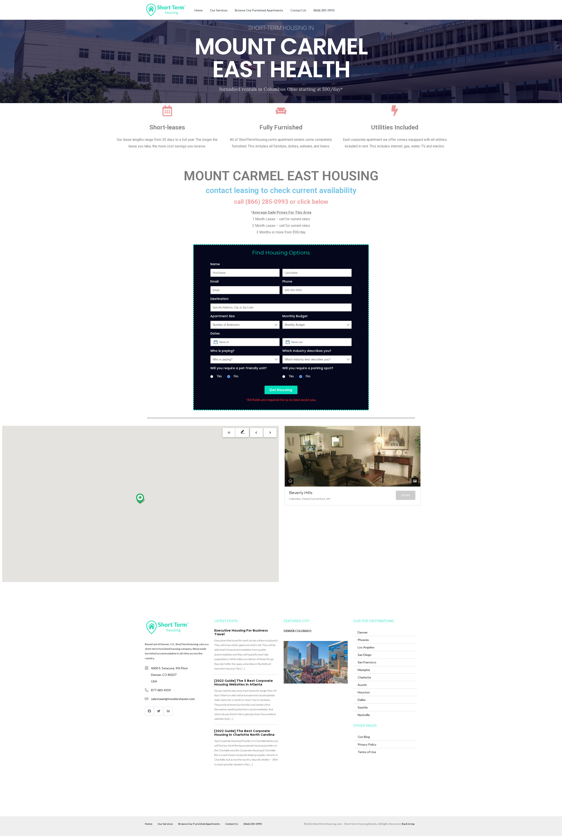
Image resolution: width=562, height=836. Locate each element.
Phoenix (363, 640)
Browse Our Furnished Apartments (259, 10)
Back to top (408, 823)
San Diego (364, 655)
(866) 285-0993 (324, 10)
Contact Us (298, 10)
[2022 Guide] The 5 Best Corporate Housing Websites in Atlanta (243, 683)
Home (199, 10)
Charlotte (364, 677)
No (236, 376)
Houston (364, 692)
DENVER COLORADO (298, 631)
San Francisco (367, 662)
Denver (363, 632)
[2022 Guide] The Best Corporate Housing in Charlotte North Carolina (244, 733)
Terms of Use (367, 752)
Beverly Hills (300, 493)
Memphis (364, 670)
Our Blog (364, 737)
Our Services (219, 10)
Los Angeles (366, 647)
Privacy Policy (367, 744)
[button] (140, 499)
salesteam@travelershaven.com (173, 699)
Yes (219, 376)
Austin (362, 685)
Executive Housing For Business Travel (241, 632)
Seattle (363, 707)
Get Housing (281, 390)
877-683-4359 (161, 690)
